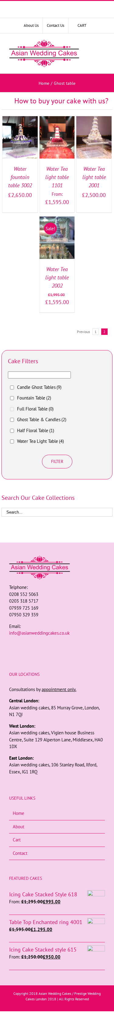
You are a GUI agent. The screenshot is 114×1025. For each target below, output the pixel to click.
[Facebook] (49, 644)
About (18, 827)
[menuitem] (31, 25)
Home (18, 813)
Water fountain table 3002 (20, 177)
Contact (20, 853)
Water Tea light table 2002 (57, 277)
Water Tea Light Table (40, 441)
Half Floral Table (35, 430)
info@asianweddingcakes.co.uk (39, 633)
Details (19, 144)
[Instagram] (57, 644)
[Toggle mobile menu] (101, 53)
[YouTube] (65, 644)
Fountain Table (34, 398)
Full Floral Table (35, 409)
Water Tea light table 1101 (57, 177)
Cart (17, 840)
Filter (57, 461)
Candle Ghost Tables (39, 387)
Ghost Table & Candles (41, 419)
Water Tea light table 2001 (94, 177)
